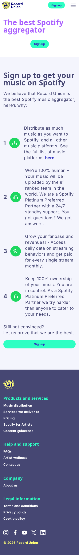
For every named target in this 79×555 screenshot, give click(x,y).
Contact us (11, 464)
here (50, 157)
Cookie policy (14, 519)
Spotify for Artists (17, 424)
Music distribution (17, 405)
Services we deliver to (21, 412)
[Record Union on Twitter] (35, 534)
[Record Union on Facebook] (17, 534)
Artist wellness (15, 458)
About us (10, 485)
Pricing (9, 418)
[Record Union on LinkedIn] (45, 534)
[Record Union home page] (15, 5)
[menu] (73, 5)
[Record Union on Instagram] (8, 534)
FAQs (7, 451)
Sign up (56, 5)
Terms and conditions (20, 506)
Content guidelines (18, 431)
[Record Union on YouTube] (26, 534)
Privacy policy (14, 512)
